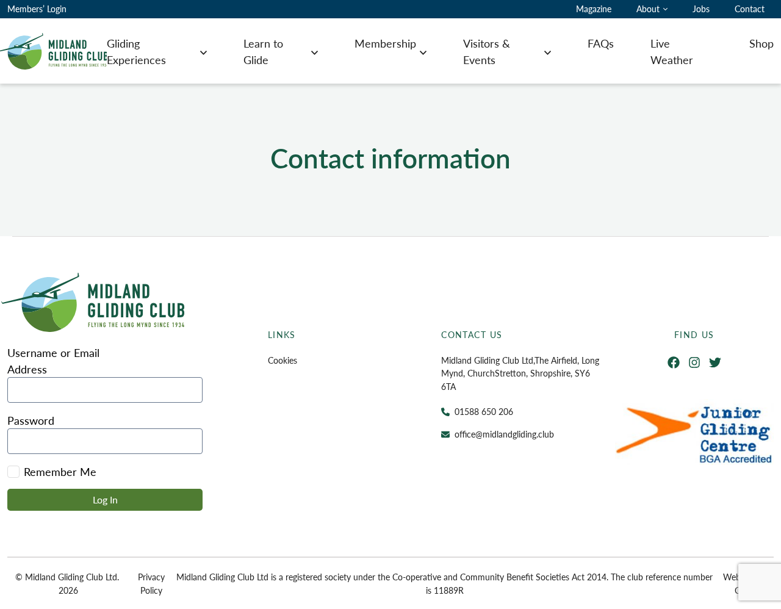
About (648, 8)
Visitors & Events (486, 51)
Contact (750, 8)
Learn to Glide (263, 51)
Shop (761, 43)
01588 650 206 (484, 411)
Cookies (282, 360)
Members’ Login (37, 8)
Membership (385, 43)
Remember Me (60, 471)
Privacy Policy (151, 583)
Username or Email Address (53, 361)
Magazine (593, 8)
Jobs (701, 8)
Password (30, 420)
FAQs (601, 43)
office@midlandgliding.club (504, 434)
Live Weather (671, 51)
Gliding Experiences (136, 51)
